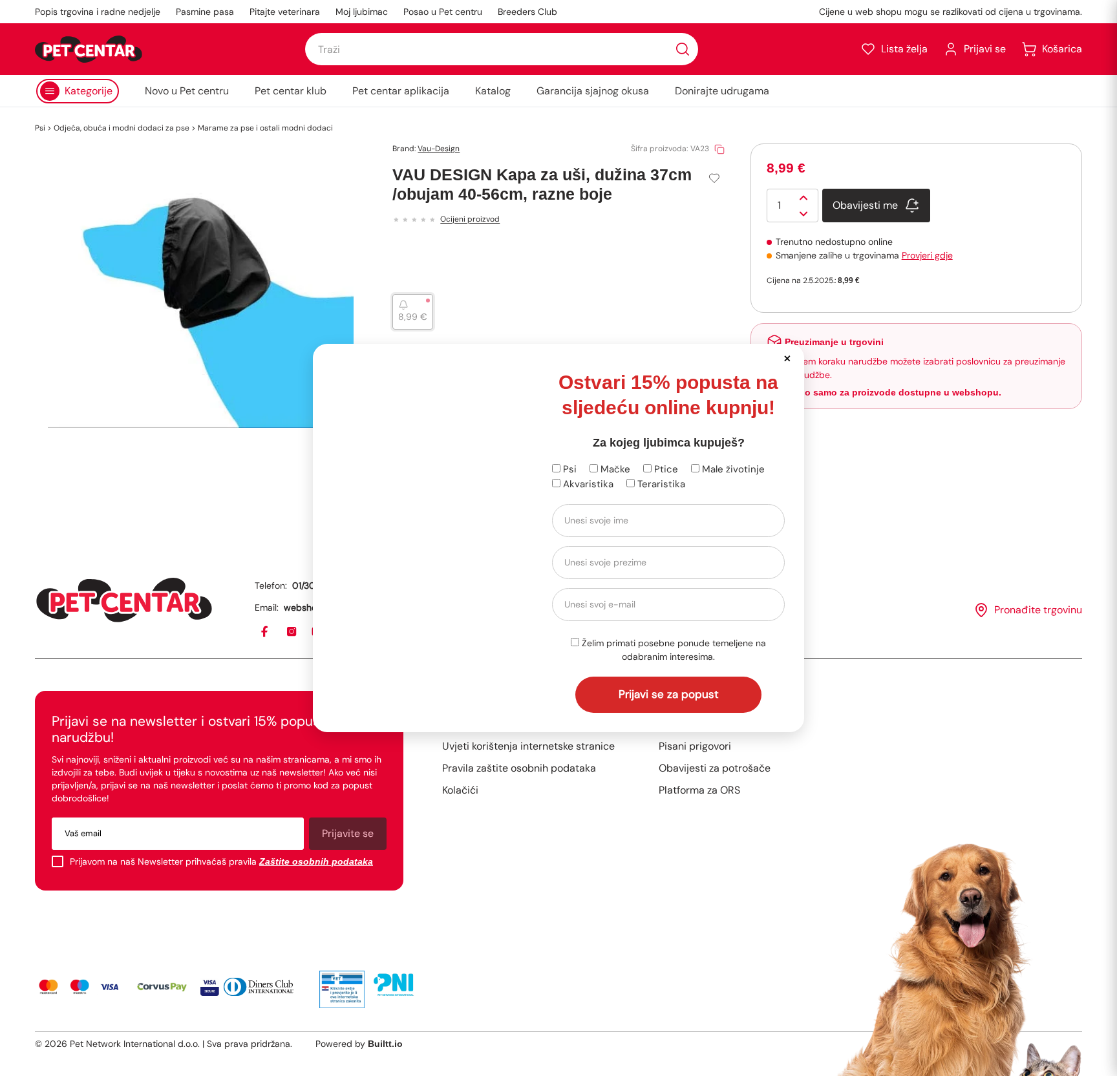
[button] (787, 357)
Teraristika (660, 484)
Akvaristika (586, 484)
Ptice (665, 469)
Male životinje (732, 469)
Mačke (614, 469)
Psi (568, 469)
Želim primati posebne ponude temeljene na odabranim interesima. (672, 649)
